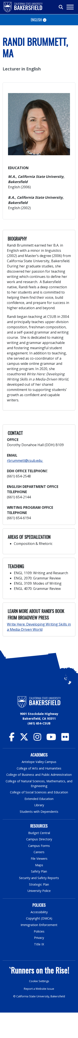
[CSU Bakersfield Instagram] (37, 739)
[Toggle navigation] (70, 7)
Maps (39, 865)
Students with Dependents (39, 811)
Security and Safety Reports (39, 878)
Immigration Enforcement (39, 925)
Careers (39, 852)
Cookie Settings (39, 981)
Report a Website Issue (39, 989)
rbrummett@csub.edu (25, 460)
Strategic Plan (39, 884)
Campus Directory (39, 839)
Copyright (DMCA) (39, 918)
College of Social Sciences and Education (39, 792)
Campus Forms (39, 846)
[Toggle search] (61, 7)
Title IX (39, 944)
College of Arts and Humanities (39, 768)
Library (39, 805)
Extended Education (39, 799)
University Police (39, 891)
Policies (39, 931)
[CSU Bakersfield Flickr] (65, 739)
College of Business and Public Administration (39, 775)
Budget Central (39, 833)
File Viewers (39, 858)
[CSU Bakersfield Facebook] (11, 739)
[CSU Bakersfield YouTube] (51, 739)
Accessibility (39, 912)
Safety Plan (39, 871)
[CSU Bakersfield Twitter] (24, 739)
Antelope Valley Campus (39, 762)
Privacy (39, 938)
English (36, 19)
